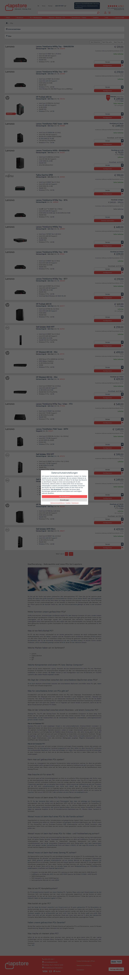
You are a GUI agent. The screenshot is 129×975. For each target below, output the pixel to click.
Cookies (68, 503)
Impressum (75, 503)
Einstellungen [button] (64, 500)
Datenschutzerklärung (57, 503)
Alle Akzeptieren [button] (64, 496)
